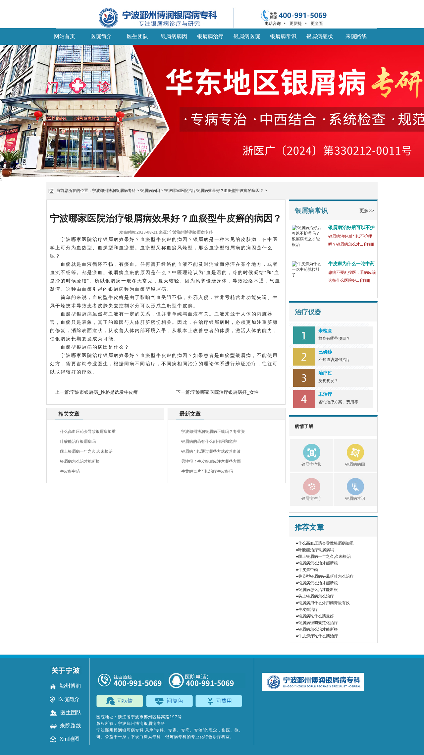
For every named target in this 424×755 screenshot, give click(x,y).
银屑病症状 (319, 36)
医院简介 (101, 36)
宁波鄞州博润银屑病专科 (114, 190)
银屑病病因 (174, 36)
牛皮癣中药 (70, 471)
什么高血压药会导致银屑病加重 (88, 431)
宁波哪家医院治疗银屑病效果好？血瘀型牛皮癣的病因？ (214, 190)
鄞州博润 (70, 686)
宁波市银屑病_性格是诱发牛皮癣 (104, 392)
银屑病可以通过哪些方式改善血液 (211, 451)
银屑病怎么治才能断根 (80, 461)
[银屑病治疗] (305, 485)
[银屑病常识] (349, 485)
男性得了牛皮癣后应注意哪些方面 (211, 461)
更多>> (366, 210)
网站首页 (64, 36)
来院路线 (356, 36)
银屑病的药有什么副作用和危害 (209, 441)
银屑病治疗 (210, 36)
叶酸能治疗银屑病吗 (78, 441)
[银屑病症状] (305, 451)
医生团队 (137, 36)
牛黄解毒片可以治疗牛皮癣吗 (207, 471)
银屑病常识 (283, 36)
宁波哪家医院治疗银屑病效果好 (98, 239)
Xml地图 (70, 739)
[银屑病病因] (349, 451)
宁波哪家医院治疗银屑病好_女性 (225, 392)
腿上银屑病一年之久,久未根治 (86, 451)
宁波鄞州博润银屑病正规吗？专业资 (213, 431)
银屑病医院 (247, 36)
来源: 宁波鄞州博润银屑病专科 (186, 232)
